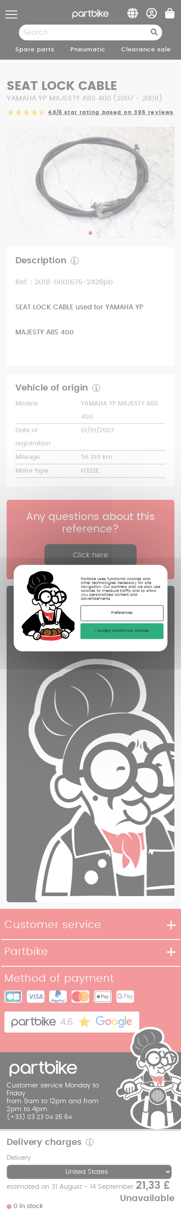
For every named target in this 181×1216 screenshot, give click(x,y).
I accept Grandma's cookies (122, 631)
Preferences (122, 613)
